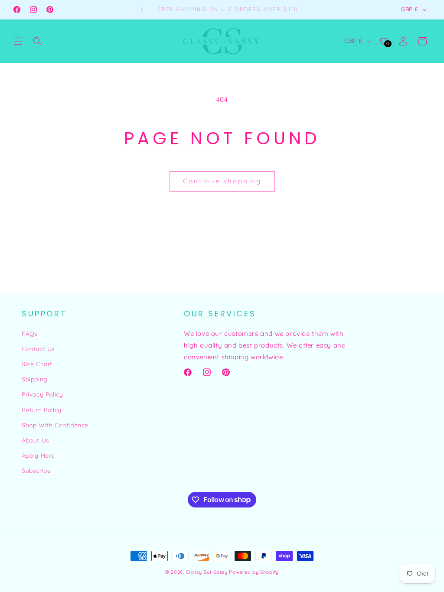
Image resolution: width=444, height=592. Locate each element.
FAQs (30, 334)
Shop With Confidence (55, 425)
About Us (35, 440)
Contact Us (38, 349)
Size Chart (37, 364)
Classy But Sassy (207, 572)
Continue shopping (222, 181)
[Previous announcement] (141, 9)
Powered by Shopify (254, 572)
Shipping (35, 379)
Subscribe (36, 471)
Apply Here (38, 455)
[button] (18, 41)
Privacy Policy (42, 394)
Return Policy (42, 410)
